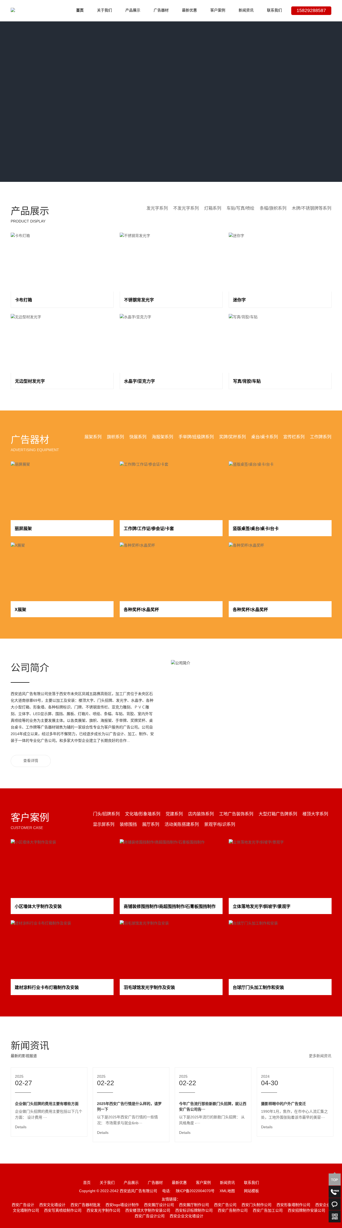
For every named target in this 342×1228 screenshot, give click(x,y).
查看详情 (30, 761)
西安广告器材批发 (85, 1205)
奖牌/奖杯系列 (232, 437)
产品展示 (132, 11)
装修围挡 (128, 824)
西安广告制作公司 (233, 1211)
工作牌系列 (320, 437)
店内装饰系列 (201, 814)
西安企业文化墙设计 (186, 1216)
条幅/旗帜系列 (273, 208)
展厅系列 (150, 824)
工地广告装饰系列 (236, 814)
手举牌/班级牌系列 (196, 437)
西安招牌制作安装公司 (306, 1211)
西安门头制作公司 (256, 1205)
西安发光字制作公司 (103, 1211)
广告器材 (161, 11)
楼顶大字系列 (315, 814)
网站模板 (251, 1191)
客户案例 (217, 11)
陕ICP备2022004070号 (195, 1191)
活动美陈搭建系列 (182, 824)
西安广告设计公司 (150, 1216)
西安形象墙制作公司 (293, 1205)
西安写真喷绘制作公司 (62, 1211)
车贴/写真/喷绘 (240, 208)
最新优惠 (189, 11)
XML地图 (227, 1191)
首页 (80, 11)
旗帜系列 (115, 437)
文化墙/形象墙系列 (142, 814)
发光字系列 (157, 208)
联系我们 (274, 11)
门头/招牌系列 (106, 814)
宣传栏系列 (294, 437)
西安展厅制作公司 (194, 1205)
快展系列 (137, 437)
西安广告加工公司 (268, 1211)
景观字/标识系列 (219, 824)
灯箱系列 (212, 208)
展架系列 (93, 437)
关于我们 (104, 11)
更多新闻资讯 (320, 1056)
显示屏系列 (103, 824)
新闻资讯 (246, 11)
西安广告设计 (23, 1205)
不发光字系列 (186, 208)
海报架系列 (162, 437)
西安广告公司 (225, 1205)
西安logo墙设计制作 (122, 1205)
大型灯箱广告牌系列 (278, 814)
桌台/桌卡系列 (264, 437)
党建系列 (174, 814)
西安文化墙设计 (52, 1205)
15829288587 (311, 10)
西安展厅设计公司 (159, 1205)
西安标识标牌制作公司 (194, 1211)
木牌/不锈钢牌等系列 (311, 208)
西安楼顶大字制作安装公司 (147, 1211)
